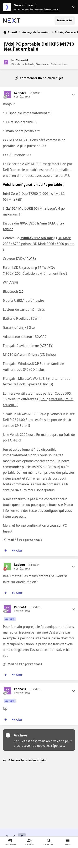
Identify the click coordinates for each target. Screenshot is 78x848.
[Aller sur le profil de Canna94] (6, 62)
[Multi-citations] (6, 550)
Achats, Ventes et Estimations (46, 64)
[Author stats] (73, 94)
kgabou (19, 565)
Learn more (8, 7)
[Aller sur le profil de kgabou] (7, 566)
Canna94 (22, 60)
